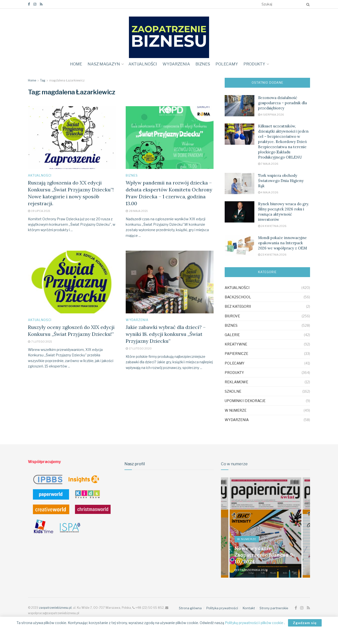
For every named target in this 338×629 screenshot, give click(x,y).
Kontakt (249, 608)
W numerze (235, 410)
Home (76, 64)
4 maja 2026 (269, 192)
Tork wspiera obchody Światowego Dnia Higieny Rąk (281, 180)
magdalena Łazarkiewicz (67, 80)
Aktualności (142, 64)
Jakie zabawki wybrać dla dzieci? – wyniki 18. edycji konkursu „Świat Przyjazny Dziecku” (166, 334)
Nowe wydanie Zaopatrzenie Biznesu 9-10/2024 (265, 555)
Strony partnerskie (274, 608)
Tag (42, 80)
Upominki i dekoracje (245, 401)
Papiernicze (236, 353)
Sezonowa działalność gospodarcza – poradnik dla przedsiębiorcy (282, 102)
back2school (238, 297)
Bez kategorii (238, 306)
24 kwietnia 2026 (273, 226)
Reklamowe (236, 382)
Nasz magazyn (104, 64)
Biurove (232, 316)
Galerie (232, 335)
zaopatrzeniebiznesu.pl (55, 607)
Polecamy (227, 64)
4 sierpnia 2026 (272, 114)
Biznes (202, 64)
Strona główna (190, 608)
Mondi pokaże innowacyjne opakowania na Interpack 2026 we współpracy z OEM (282, 242)
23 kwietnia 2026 (273, 254)
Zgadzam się (305, 623)
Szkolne (233, 391)
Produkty (254, 64)
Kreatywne (236, 344)
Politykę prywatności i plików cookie (254, 623)
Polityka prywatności (222, 608)
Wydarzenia (176, 64)
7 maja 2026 (269, 163)
